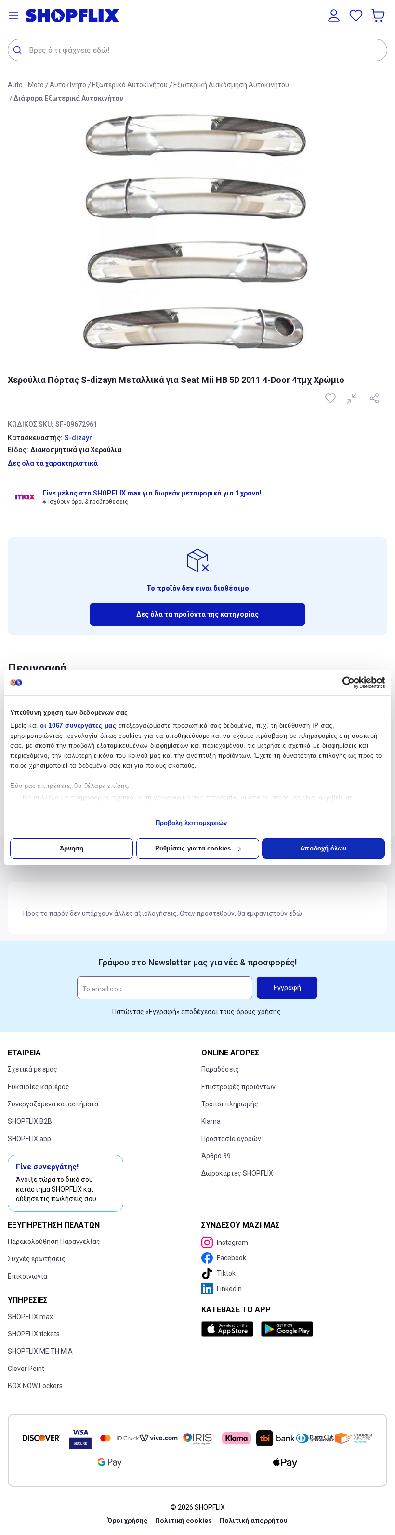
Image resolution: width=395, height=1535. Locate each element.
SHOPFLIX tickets (34, 1334)
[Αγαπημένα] (356, 15)
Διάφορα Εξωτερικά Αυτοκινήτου (68, 98)
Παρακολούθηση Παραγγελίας (54, 1241)
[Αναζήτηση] (18, 50)
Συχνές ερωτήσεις (37, 1259)
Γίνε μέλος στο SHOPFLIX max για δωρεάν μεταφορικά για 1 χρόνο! (152, 493)
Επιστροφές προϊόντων (238, 1087)
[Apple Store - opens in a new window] (229, 1329)
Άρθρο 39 (216, 1156)
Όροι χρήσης (127, 1520)
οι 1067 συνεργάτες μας (78, 725)
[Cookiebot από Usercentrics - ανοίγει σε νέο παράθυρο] (343, 682)
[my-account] (334, 15)
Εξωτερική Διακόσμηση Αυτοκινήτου (231, 85)
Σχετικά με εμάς (32, 1069)
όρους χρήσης (259, 1011)
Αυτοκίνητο (68, 85)
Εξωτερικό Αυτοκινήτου (130, 85)
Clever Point (26, 1368)
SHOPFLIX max (30, 1316)
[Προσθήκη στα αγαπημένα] (331, 398)
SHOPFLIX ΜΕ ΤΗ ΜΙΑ (40, 1351)
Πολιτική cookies (183, 1520)
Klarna (211, 1121)
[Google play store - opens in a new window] (287, 1329)
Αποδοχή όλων (323, 848)
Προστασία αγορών (231, 1138)
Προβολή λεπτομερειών (191, 822)
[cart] (379, 15)
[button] (13, 15)
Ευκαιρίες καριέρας (38, 1087)
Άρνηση (72, 848)
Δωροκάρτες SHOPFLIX (237, 1173)
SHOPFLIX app (29, 1138)
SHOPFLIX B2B (30, 1121)
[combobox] (197, 50)
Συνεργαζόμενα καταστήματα (53, 1104)
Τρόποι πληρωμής (229, 1104)
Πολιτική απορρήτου (254, 1520)
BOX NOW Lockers (35, 1386)
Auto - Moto (26, 85)
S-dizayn (79, 438)
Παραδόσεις (220, 1069)
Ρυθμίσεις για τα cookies (193, 848)
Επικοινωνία (27, 1276)
